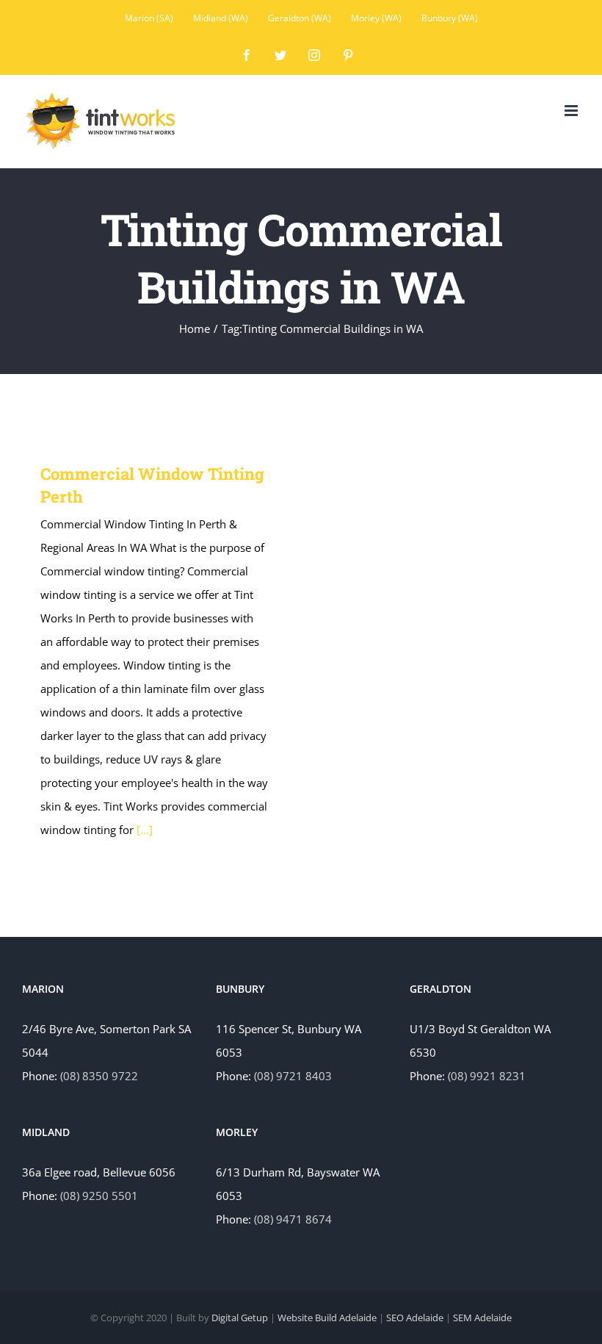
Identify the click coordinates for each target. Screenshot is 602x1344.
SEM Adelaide (482, 1317)
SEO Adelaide (414, 1317)
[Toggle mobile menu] (572, 110)
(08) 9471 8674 (293, 1219)
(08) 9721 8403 (293, 1075)
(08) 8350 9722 (99, 1075)
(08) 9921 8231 (487, 1075)
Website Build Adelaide (327, 1317)
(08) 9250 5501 (99, 1195)
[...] (145, 829)
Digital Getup (239, 1317)
